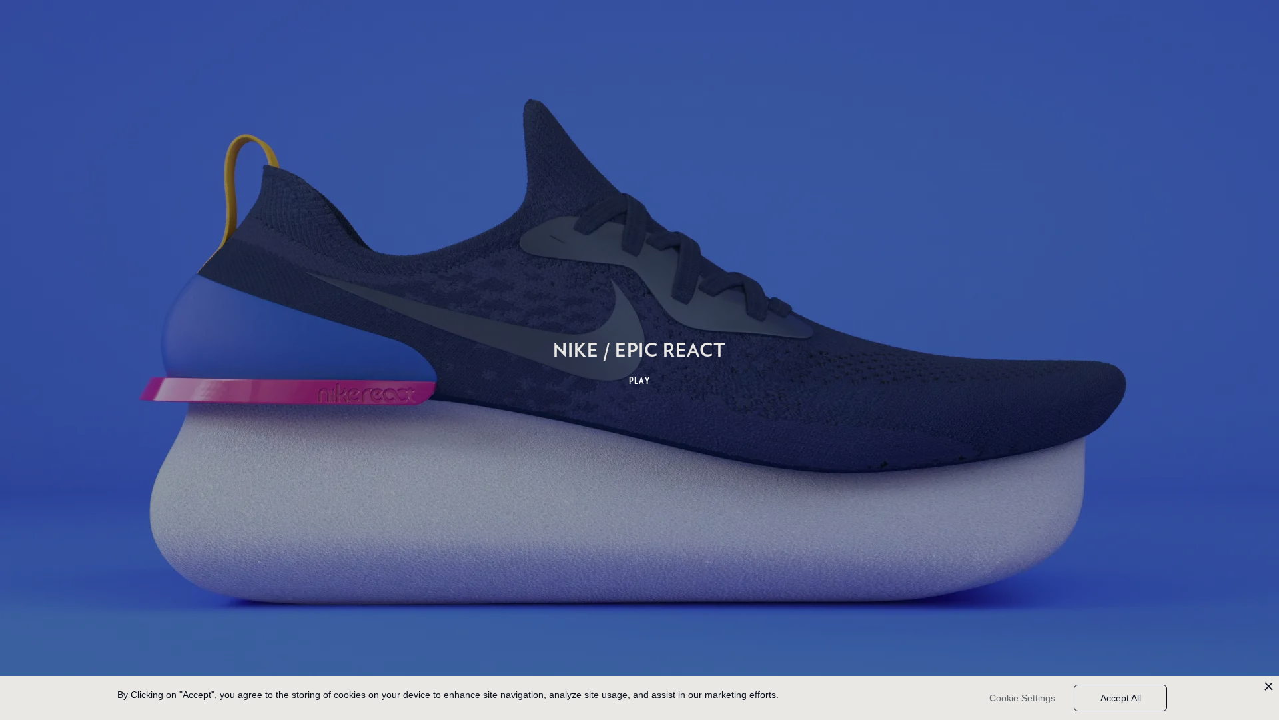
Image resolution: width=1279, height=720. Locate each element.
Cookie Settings (1022, 698)
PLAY (640, 380)
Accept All (1120, 698)
